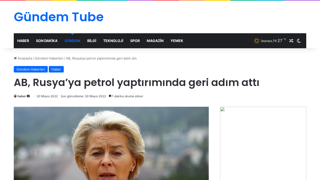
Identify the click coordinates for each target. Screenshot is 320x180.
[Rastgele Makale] (291, 41)
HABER (23, 40)
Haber (56, 69)
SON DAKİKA (47, 40)
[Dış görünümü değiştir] (298, 41)
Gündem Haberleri (49, 58)
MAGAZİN (155, 40)
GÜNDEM (72, 40)
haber (22, 96)
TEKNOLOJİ (113, 40)
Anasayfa (24, 58)
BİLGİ (91, 40)
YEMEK (176, 40)
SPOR (135, 40)
